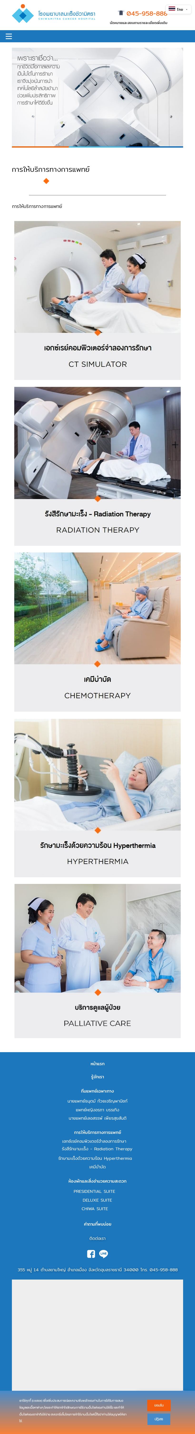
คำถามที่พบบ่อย (97, 1224)
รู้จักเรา (97, 1076)
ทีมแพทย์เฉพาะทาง (97, 1091)
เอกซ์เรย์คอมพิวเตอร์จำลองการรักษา (94, 1141)
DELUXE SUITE (97, 1200)
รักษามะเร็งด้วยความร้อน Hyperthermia (95, 1158)
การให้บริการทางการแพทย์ (97, 1132)
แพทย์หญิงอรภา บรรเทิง (97, 1109)
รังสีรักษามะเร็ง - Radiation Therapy (97, 1148)
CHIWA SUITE (95, 1208)
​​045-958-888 (145, 13)
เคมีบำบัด (97, 1166)
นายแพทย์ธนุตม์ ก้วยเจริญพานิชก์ (97, 1101)
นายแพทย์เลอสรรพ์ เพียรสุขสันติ (98, 1118)
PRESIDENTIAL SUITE (94, 1191)
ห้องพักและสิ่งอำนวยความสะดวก (97, 1181)
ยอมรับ (159, 1405)
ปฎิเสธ (159, 1419)
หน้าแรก (98, 1063)
